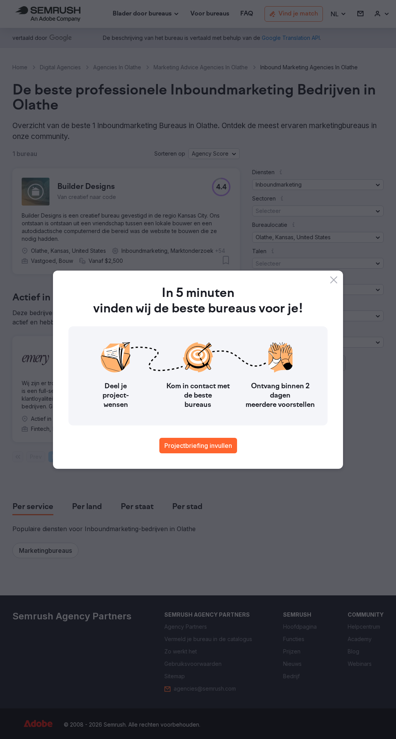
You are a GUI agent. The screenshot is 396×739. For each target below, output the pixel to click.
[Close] (333, 280)
